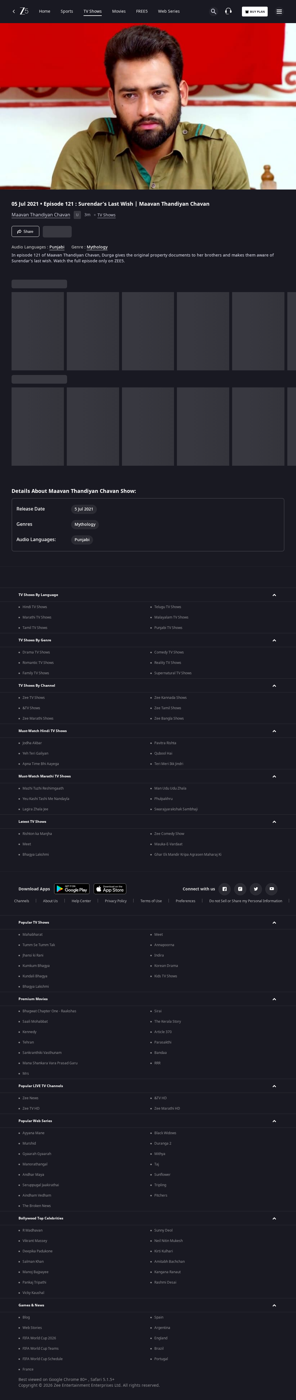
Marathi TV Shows (37, 617)
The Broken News (37, 1205)
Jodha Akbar (32, 743)
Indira (159, 955)
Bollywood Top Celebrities (40, 1218)
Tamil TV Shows (35, 627)
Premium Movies (33, 999)
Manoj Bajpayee (36, 1272)
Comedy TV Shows (169, 652)
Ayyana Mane (34, 1133)
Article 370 (163, 1032)
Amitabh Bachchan (169, 1261)
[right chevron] (18, 331)
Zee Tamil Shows (167, 708)
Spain (158, 1317)
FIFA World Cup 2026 (39, 1338)
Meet (27, 844)
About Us (50, 901)
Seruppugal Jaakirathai (41, 1185)
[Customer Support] (228, 11)
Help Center (81, 901)
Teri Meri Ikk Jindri (168, 763)
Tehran (28, 1042)
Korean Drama (166, 965)
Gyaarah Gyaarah (37, 1153)
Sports (67, 12)
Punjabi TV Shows (168, 627)
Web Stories (32, 1327)
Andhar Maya (33, 1174)
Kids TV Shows (165, 976)
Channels (21, 901)
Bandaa (160, 1052)
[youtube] (271, 889)
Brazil (159, 1348)
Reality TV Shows (167, 662)
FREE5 (142, 12)
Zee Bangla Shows (169, 718)
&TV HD (160, 1098)
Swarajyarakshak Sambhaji (176, 809)
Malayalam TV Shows (171, 617)
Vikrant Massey (35, 1240)
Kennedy (29, 1032)
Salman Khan (33, 1261)
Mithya (159, 1153)
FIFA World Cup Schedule (43, 1359)
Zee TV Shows (34, 697)
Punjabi (56, 247)
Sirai (158, 1011)
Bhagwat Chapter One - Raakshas (49, 1011)
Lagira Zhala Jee (35, 809)
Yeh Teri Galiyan (35, 753)
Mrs (26, 1073)
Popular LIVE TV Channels (40, 1086)
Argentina (162, 1327)
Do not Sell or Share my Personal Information (245, 901)
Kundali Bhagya (35, 976)
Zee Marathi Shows (38, 718)
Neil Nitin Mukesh (168, 1240)
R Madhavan (32, 1230)
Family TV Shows (36, 673)
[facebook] (225, 889)
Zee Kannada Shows (170, 697)
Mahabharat (32, 934)
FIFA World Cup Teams (41, 1348)
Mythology (97, 247)
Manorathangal (35, 1164)
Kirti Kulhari (163, 1251)
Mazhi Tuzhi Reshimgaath (43, 788)
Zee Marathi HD (167, 1108)
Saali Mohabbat (35, 1021)
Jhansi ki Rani (33, 955)
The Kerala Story (167, 1021)
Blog (26, 1317)
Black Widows (165, 1133)
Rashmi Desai (165, 1282)
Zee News (30, 1098)
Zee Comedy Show (169, 833)
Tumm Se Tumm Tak (39, 945)
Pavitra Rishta (165, 743)
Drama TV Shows (36, 652)
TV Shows (93, 12)
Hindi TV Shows (35, 607)
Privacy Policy (116, 901)
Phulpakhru (163, 798)
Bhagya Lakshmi (36, 854)
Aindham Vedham (37, 1195)
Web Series (169, 12)
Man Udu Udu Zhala (170, 788)
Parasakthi (162, 1042)
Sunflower (162, 1174)
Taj (156, 1164)
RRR (157, 1063)
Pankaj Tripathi (34, 1282)
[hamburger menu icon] (279, 11)
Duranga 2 (162, 1143)
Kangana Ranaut (167, 1272)
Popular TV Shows (33, 922)
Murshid (29, 1143)
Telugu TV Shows (167, 607)
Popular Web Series (35, 1121)
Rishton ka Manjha (37, 833)
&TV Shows (31, 708)
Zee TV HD (31, 1108)
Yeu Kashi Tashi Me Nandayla (46, 798)
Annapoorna (164, 945)
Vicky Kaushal (33, 1292)
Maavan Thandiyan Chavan (41, 214)
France (28, 1369)
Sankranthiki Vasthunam (42, 1052)
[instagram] (240, 889)
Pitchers (160, 1195)
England (160, 1338)
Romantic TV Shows (38, 662)
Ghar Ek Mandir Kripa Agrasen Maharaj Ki (187, 854)
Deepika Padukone (38, 1251)
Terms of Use (151, 901)
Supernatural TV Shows (173, 673)
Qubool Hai (163, 753)
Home (44, 12)
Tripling (160, 1185)
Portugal (161, 1359)
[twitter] (256, 889)
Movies (119, 12)
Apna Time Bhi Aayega (41, 763)
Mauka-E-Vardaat (168, 844)
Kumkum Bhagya (36, 965)
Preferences (185, 901)
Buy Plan (257, 12)
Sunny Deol (163, 1230)
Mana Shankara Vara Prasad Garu (50, 1063)
